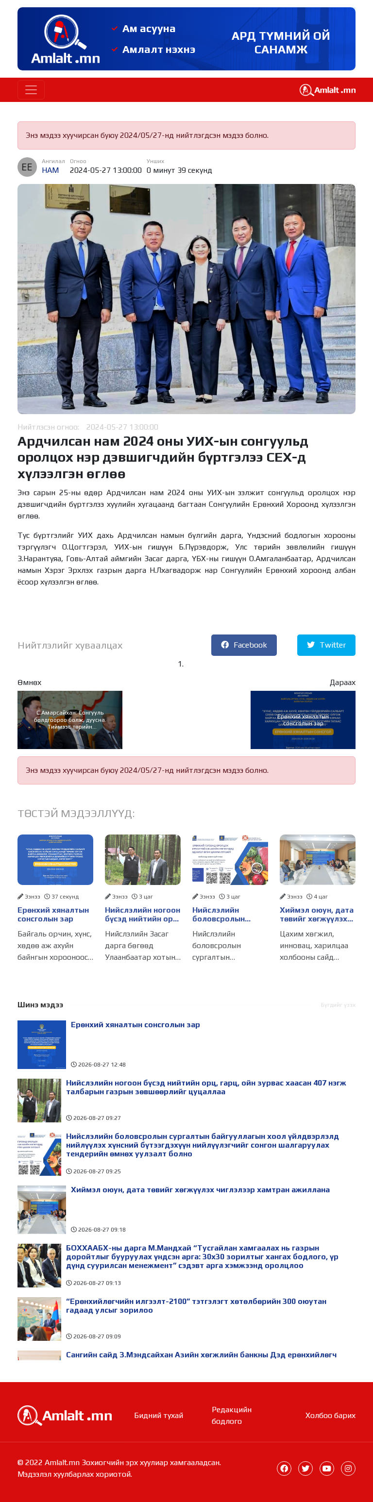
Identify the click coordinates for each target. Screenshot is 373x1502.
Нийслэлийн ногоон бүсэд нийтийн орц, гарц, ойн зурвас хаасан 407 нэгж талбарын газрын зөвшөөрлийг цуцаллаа (142, 914)
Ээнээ (32, 896)
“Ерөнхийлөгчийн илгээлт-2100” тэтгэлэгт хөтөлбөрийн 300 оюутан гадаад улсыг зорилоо (196, 1306)
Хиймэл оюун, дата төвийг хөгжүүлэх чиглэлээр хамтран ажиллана (317, 914)
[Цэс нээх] (31, 90)
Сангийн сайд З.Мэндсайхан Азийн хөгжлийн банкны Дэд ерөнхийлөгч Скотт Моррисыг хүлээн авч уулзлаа (201, 1359)
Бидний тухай (158, 1415)
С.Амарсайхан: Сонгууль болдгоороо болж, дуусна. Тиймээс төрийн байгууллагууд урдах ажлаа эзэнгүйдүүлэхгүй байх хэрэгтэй (70, 719)
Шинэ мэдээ (40, 1004)
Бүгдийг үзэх (338, 1004)
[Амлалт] (64, 1414)
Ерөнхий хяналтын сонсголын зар (303, 720)
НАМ (50, 170)
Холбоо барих (330, 1415)
